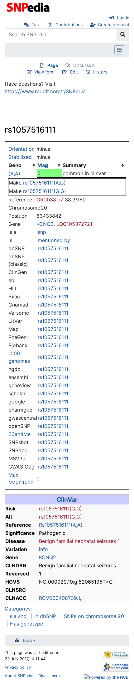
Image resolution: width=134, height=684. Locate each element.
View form (44, 71)
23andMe (19, 434)
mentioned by (54, 240)
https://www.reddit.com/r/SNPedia (45, 91)
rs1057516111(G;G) (44, 191)
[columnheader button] (49, 165)
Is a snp (17, 616)
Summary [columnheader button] (74, 165)
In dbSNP (45, 616)
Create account (113, 24)
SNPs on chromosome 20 (94, 616)
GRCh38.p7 (49, 199)
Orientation (21, 149)
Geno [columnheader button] (15, 165)
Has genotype (26, 624)
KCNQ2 (45, 224)
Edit (74, 71)
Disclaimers (49, 675)
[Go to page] (123, 34)
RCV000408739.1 (59, 598)
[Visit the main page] (29, 6)
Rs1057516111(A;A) (61, 525)
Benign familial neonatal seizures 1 (79, 541)
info (43, 549)
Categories (18, 608)
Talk (35, 24)
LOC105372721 (74, 224)
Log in (123, 17)
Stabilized (20, 157)
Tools (27, 640)
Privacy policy (18, 667)
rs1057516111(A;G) (44, 183)
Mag (42, 165)
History (100, 71)
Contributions (69, 24)
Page (52, 65)
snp (42, 232)
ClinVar (67, 499)
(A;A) (14, 173)
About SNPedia (19, 675)
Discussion (84, 65)
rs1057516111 (53, 248)
